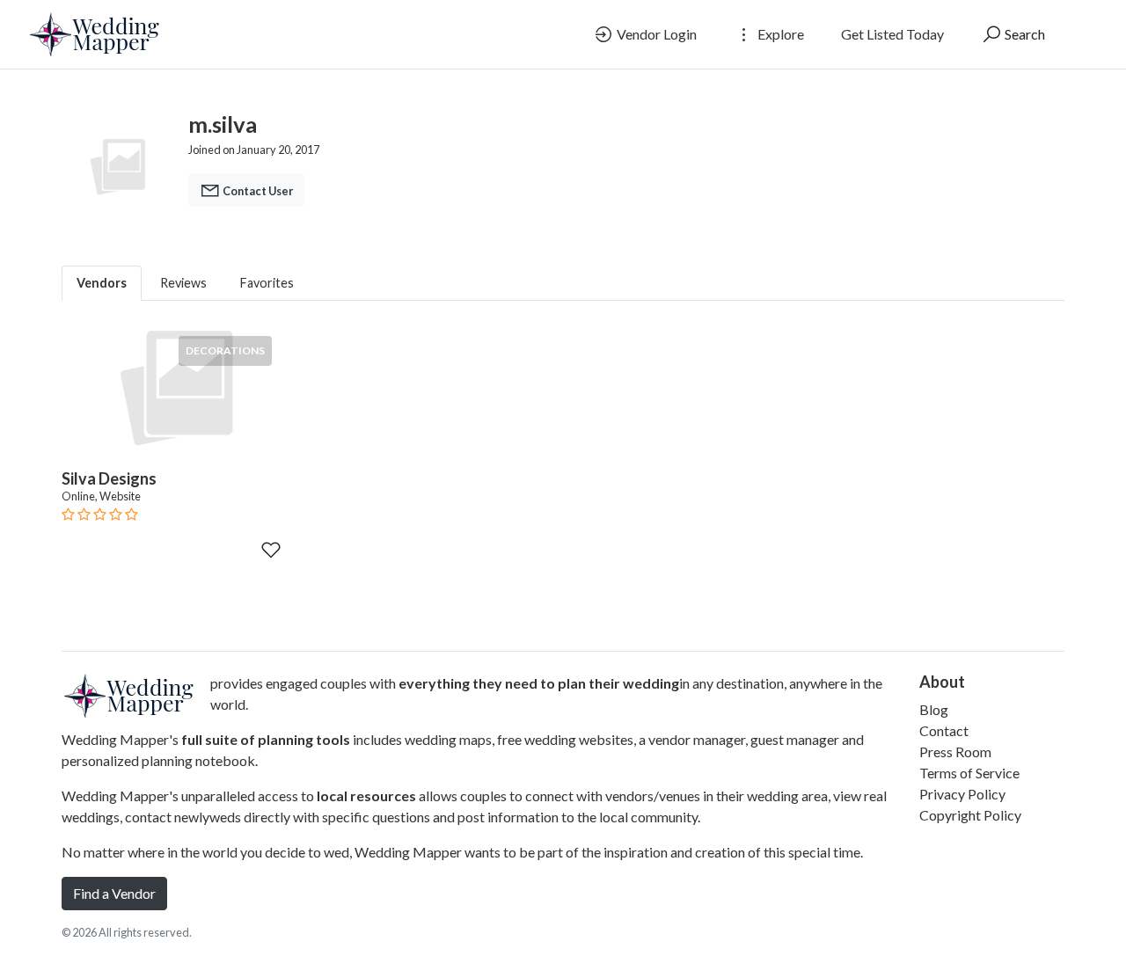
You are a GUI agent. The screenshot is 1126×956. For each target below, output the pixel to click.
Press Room (955, 751)
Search (1023, 34)
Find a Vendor (114, 893)
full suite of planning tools (265, 739)
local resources (366, 795)
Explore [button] (779, 34)
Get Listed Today (892, 34)
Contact (944, 730)
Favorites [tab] (267, 282)
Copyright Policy (970, 814)
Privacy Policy (962, 793)
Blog (933, 709)
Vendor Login (655, 34)
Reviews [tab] (183, 282)
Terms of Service (969, 772)
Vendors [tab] (102, 282)
